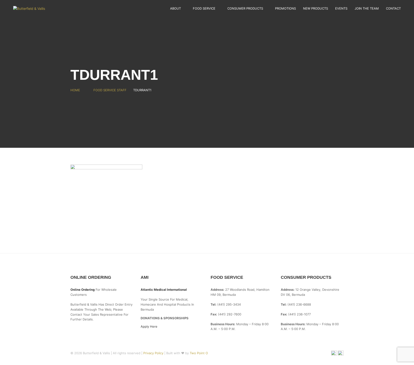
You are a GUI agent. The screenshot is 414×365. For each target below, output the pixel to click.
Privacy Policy (153, 353)
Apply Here (149, 326)
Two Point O (199, 353)
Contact (393, 8)
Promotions (285, 8)
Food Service (204, 8)
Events (341, 8)
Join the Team (367, 8)
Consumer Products (245, 8)
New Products (315, 8)
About (175, 8)
